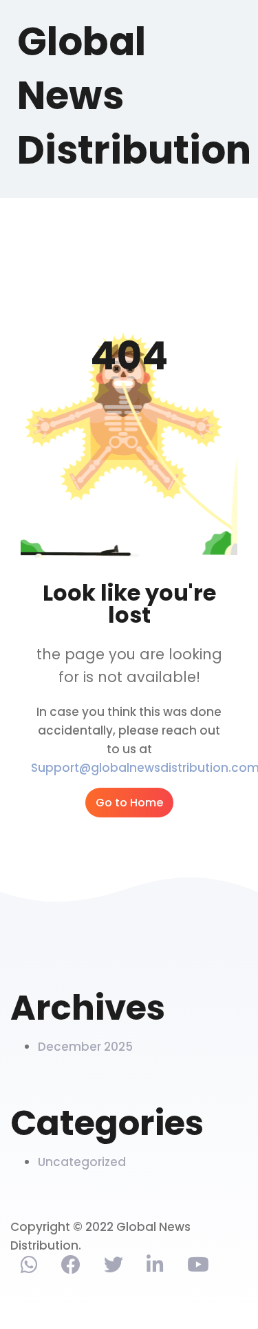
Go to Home (129, 803)
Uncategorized (82, 1162)
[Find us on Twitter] (113, 1267)
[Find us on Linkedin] (155, 1267)
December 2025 (85, 1046)
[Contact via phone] (29, 1267)
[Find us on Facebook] (70, 1267)
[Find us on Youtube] (198, 1267)
